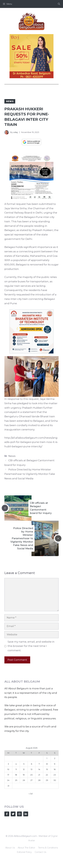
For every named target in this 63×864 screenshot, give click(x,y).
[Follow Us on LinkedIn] (25, 814)
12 (24, 769)
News (9, 101)
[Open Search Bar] (59, 4)
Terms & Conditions (48, 847)
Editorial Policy (24, 852)
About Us (10, 847)
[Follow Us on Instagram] (19, 814)
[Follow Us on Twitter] (13, 814)
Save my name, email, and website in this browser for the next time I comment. (31, 646)
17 (8, 775)
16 (55, 769)
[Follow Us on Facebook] (6, 814)
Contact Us (40, 852)
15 (47, 769)
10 (8, 769)
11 (16, 769)
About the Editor (26, 847)
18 (16, 775)
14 (39, 769)
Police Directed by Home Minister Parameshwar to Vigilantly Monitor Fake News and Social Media (29, 474)
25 (16, 780)
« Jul (31, 793)
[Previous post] (5, 508)
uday (15, 132)
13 (31, 769)
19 (24, 775)
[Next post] (58, 538)
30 (54, 780)
